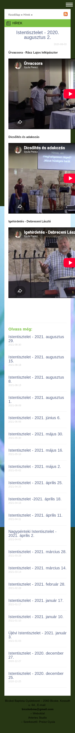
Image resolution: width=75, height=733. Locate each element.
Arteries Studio (37, 717)
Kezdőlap (14, 14)
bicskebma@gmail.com (37, 709)
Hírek (26, 14)
